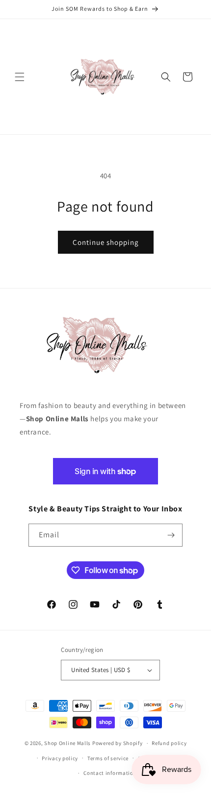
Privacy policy (60, 758)
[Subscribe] (171, 535)
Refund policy (169, 743)
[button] (19, 77)
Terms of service (108, 758)
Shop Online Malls (67, 743)
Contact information (109, 773)
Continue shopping (106, 242)
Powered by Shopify (117, 743)
